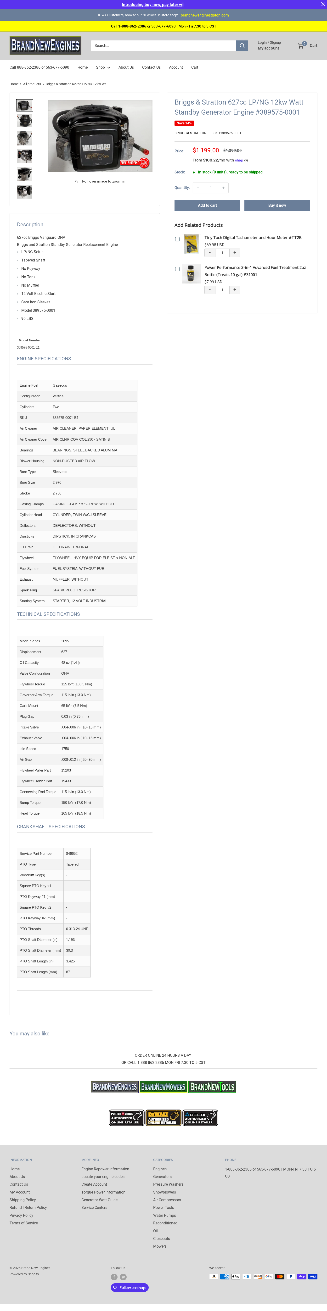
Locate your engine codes (102, 1176)
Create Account (94, 1184)
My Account (20, 1192)
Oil (155, 1231)
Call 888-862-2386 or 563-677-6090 (39, 67)
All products (32, 84)
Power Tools (163, 1207)
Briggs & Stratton (191, 133)
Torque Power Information (103, 1192)
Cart (194, 67)
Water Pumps (164, 1215)
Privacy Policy (21, 1215)
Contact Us (151, 67)
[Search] (242, 45)
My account (268, 48)
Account (176, 67)
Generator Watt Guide (99, 1200)
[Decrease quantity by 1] (198, 188)
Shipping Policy (23, 1200)
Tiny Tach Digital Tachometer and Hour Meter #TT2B (253, 237)
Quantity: (182, 187)
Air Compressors (167, 1200)
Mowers (160, 1246)
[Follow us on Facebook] (114, 1277)
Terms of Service (24, 1223)
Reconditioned (165, 1223)
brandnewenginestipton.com (205, 15)
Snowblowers (164, 1192)
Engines (160, 1169)
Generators (162, 1176)
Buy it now (277, 205)
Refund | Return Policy (28, 1207)
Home (83, 67)
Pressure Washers (168, 1184)
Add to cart (207, 205)
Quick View (192, 243)
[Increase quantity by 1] (223, 188)
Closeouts (161, 1238)
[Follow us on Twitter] (123, 1277)
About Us (126, 67)
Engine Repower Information (105, 1169)
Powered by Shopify (24, 1274)
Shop (100, 67)
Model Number (30, 340)
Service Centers (94, 1207)
